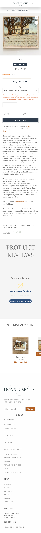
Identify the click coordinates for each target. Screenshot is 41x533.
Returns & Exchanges (12, 465)
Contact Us (8, 442)
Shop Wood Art (10, 487)
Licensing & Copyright (12, 472)
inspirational (19, 202)
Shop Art (7, 484)
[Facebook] (13, 232)
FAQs (6, 468)
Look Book (8, 435)
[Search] (33, 3)
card (28, 126)
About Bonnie (9, 424)
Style (20, 87)
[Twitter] (16, 232)
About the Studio (11, 428)
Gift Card (8, 495)
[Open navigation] (3, 3)
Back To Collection (20, 10)
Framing (7, 498)
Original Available (20, 82)
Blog (6, 439)
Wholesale (8, 502)
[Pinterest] (20, 232)
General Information (12, 458)
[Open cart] (37, 3)
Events (6, 432)
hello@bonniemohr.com (14, 527)
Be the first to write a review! (20, 301)
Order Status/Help (11, 454)
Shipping (7, 461)
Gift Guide (8, 491)
